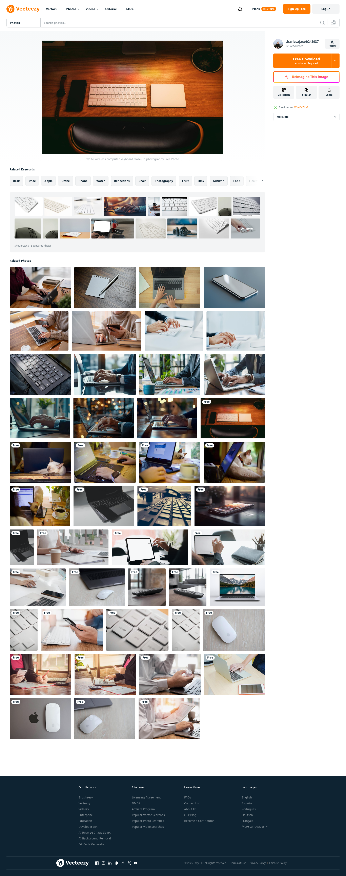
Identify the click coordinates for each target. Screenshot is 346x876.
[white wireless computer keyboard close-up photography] (233, 418)
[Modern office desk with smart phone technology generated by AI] (230, 506)
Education (85, 821)
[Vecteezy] (23, 9)
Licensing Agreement (146, 797)
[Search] (322, 22)
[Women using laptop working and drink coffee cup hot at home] (40, 462)
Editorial (111, 9)
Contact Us (191, 803)
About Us (190, 809)
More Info (282, 117)
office (65, 181)
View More (245, 228)
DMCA (136, 803)
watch (100, 181)
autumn (218, 181)
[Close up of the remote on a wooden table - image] (147, 587)
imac (32, 181)
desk (16, 181)
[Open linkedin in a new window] (109, 862)
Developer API (88, 827)
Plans (256, 9)
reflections (122, 181)
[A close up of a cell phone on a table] (234, 287)
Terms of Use (238, 863)
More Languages (253, 826)
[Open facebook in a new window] (97, 862)
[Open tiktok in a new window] (122, 862)
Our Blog (190, 815)
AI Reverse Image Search (96, 832)
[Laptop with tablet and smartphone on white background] (104, 506)
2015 (201, 181)
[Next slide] (258, 181)
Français (247, 821)
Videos (90, 9)
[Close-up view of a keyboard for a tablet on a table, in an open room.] (40, 374)
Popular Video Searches (148, 827)
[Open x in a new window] (129, 862)
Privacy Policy (257, 863)
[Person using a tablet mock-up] (150, 547)
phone (83, 181)
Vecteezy (84, 803)
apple (48, 181)
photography (164, 181)
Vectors (51, 9)
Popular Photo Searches (148, 821)
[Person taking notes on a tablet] (228, 547)
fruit (185, 181)
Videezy (84, 809)
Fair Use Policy (278, 863)
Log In (325, 9)
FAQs (187, 797)
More (130, 9)
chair (142, 181)
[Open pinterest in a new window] (116, 862)
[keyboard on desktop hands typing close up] (174, 331)
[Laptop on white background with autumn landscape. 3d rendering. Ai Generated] (237, 587)
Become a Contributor (199, 821)
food (236, 181)
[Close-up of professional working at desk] (38, 587)
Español (247, 803)
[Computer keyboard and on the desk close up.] (24, 630)
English (247, 797)
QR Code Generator (92, 844)
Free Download (306, 61)
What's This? (301, 107)
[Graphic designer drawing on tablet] (72, 547)
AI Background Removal (95, 838)
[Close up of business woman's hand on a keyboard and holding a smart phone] (105, 674)
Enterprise (86, 815)
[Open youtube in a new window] (135, 862)
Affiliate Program (143, 809)
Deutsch (247, 815)
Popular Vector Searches (148, 815)
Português (249, 809)
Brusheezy (86, 797)
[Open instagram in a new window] (103, 862)
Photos (71, 9)
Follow (332, 46)
